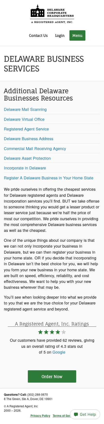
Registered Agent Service (26, 129)
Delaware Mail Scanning (25, 109)
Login (60, 35)
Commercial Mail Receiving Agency (35, 148)
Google (58, 352)
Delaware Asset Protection (27, 158)
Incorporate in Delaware (25, 168)
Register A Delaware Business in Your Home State (48, 178)
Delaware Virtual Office (24, 119)
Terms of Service (64, 415)
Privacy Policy (40, 415)
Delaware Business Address (28, 138)
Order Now (52, 376)
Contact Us (38, 35)
